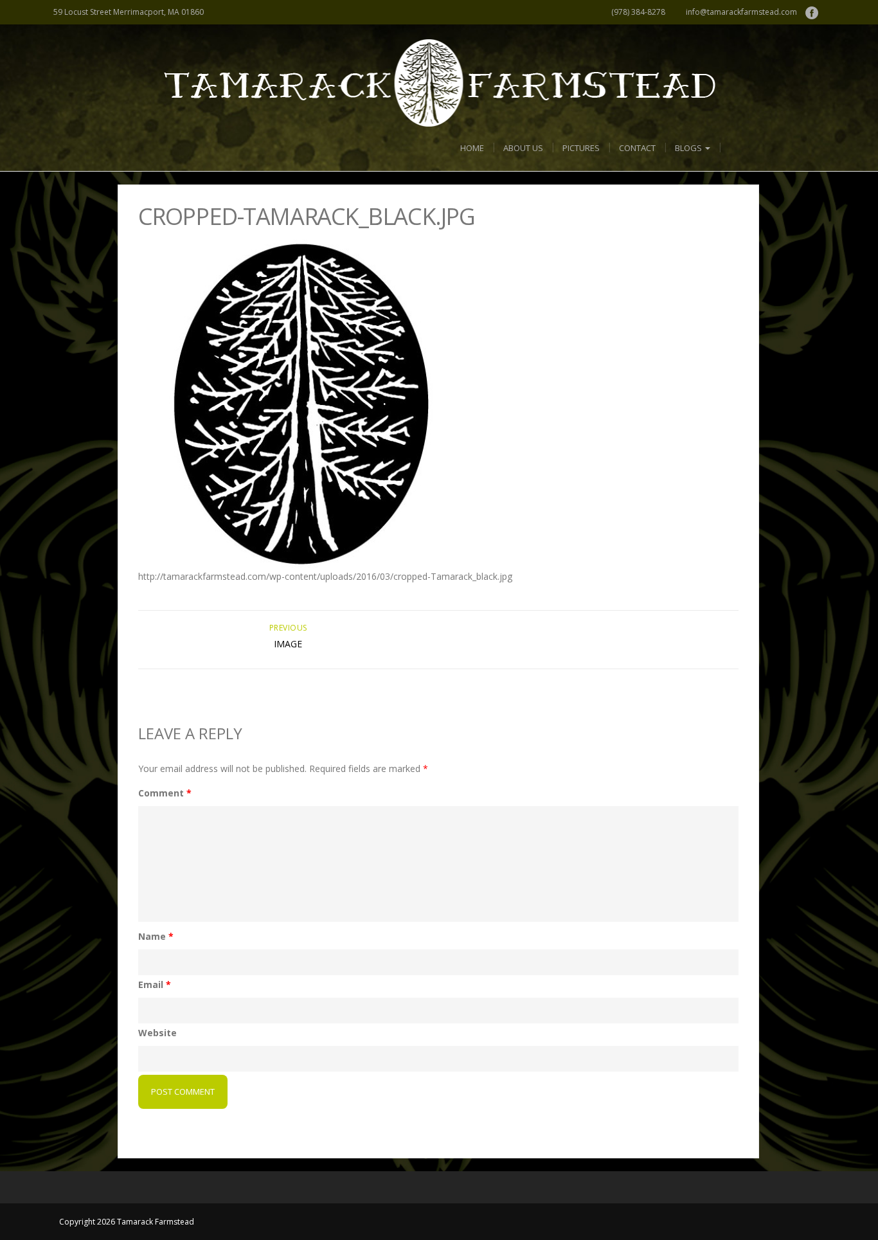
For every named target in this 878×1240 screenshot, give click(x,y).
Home (472, 148)
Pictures (581, 148)
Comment (165, 793)
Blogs (689, 148)
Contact (637, 148)
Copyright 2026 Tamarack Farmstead (126, 1221)
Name (156, 936)
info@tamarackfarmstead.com (741, 11)
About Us (523, 148)
